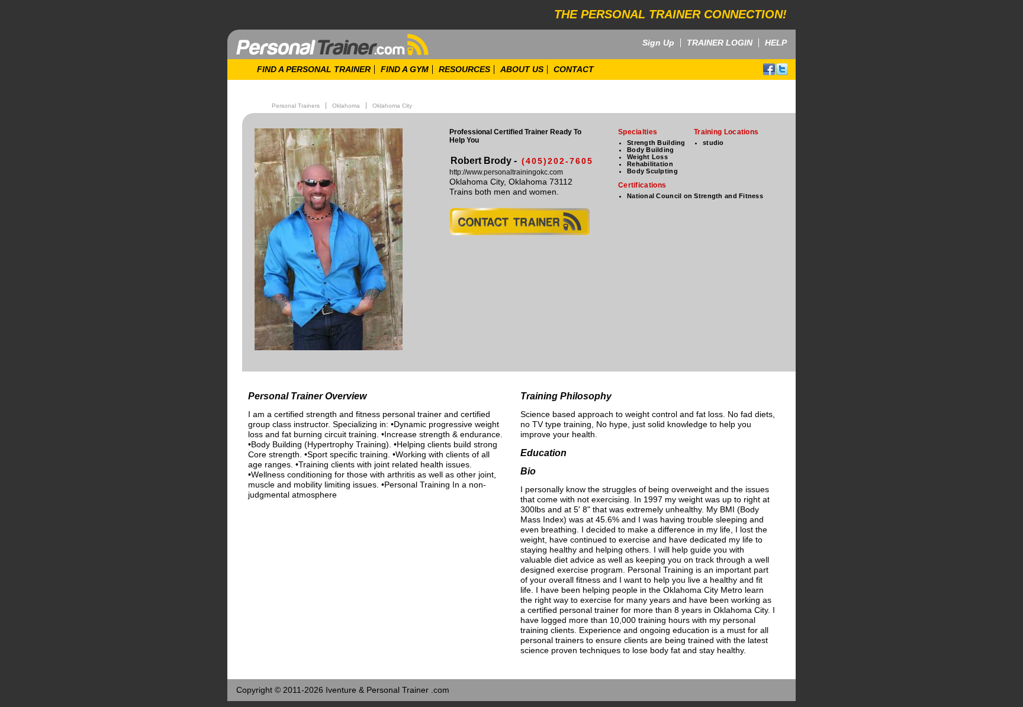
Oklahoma (346, 105)
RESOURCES (464, 69)
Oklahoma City (392, 105)
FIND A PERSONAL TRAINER (314, 69)
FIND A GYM (405, 69)
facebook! (769, 69)
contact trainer (519, 221)
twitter (782, 69)
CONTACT (574, 69)
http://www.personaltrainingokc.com (506, 172)
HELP (776, 42)
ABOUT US (521, 69)
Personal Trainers (296, 105)
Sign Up (658, 42)
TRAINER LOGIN (719, 42)
